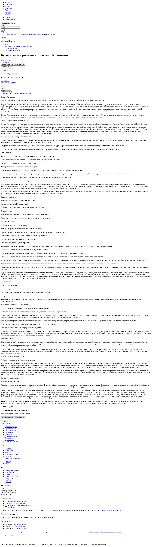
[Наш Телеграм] (6, 541)
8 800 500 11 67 (6, 494)
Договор (8, 462)
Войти (3, 25)
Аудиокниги (9, 472)
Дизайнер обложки (11, 436)
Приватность (9, 456)
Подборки (42, 34)
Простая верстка (11, 429)
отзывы (9, 93)
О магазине (9, 450)
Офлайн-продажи (11, 427)
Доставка (8, 482)
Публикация (9, 440)
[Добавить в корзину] (9, 69)
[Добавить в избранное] (3, 85)
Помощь (8, 17)
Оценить (13, 83)
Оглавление (16, 93)
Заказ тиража (9, 438)
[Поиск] (3, 30)
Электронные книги (12, 471)
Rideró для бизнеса (11, 442)
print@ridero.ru (21, 503)
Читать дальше (6, 521)
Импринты (12, 34)
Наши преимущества (12, 458)
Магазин (8, 2)
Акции (7, 14)
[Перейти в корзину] (4, 37)
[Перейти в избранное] (2, 37)
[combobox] (76, 27)
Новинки (8, 474)
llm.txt (7, 463)
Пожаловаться (6, 91)
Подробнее (5, 81)
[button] (76, 29)
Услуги (7, 6)
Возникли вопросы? (12, 454)
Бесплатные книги (11, 476)
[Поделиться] (3, 88)
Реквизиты (9, 460)
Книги (7, 452)
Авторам (8, 10)
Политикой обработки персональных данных (105, 510)
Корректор (8, 434)
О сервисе (8, 4)
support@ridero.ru (20, 501)
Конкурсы (8, 8)
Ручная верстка (10, 430)
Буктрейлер (9, 432)
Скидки (36, 34)
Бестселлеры (20, 34)
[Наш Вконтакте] (6, 539)
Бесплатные (29, 34)
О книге (4, 93)
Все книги (4, 34)
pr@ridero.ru (12, 507)
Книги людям (50, 34)
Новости (8, 12)
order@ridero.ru (25, 505)
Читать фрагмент (7, 66)
